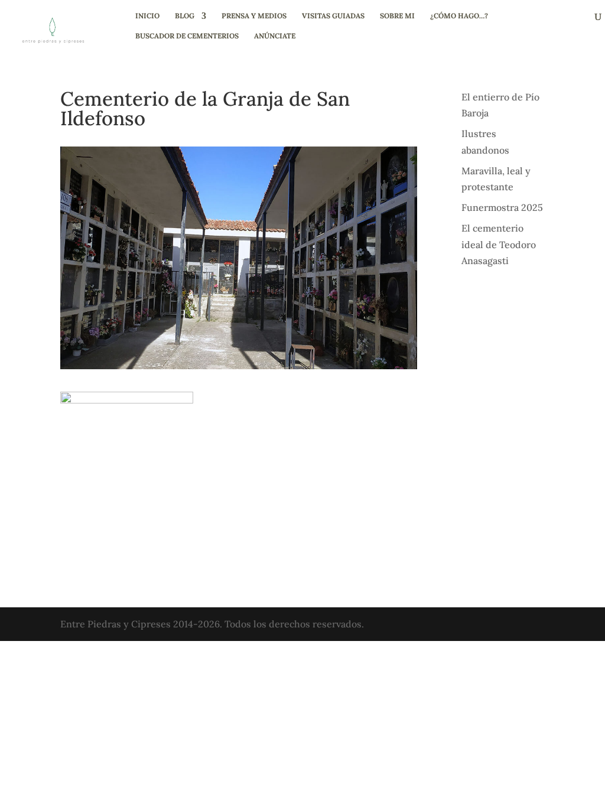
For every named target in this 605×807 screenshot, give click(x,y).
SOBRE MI (397, 16)
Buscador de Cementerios (187, 36)
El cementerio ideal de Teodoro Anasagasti (498, 244)
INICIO (147, 16)
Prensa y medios (254, 16)
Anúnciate (274, 36)
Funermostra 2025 (502, 207)
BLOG (184, 16)
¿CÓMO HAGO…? (459, 16)
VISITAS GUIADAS (333, 16)
